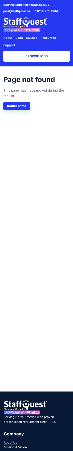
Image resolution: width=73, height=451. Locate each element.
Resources (48, 38)
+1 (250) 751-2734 (45, 11)
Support (9, 45)
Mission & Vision (15, 447)
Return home (16, 106)
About (7, 38)
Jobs (19, 38)
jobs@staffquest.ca (16, 11)
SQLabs (31, 38)
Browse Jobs (36, 56)
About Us (10, 442)
